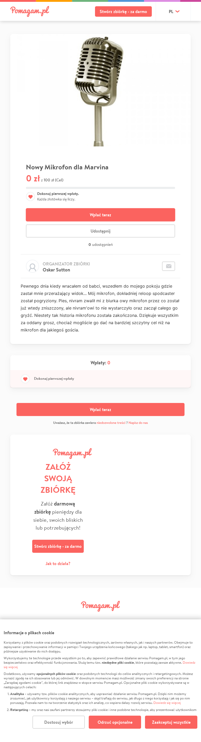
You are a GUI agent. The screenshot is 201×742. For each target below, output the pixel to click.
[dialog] (100, 680)
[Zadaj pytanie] (168, 266)
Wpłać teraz (100, 215)
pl (171, 11)
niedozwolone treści (111, 422)
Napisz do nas (138, 422)
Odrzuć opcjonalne (115, 722)
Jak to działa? (58, 563)
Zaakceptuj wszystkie (171, 722)
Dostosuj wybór (58, 722)
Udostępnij (100, 231)
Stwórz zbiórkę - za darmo (123, 11)
